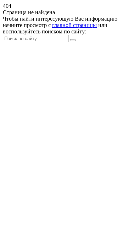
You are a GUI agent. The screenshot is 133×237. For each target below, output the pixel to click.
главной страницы (74, 25)
